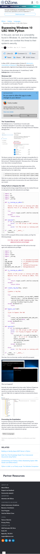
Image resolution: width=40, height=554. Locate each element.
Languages (17, 21)
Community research (7, 493)
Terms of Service (6, 520)
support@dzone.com (7, 536)
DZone (3, 21)
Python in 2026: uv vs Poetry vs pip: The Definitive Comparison (20, 466)
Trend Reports (14, 6)
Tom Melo (10, 47)
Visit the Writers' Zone (7, 513)
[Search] (37, 2)
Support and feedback (7, 490)
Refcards (5, 6)
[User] (32, 2)
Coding (10, 21)
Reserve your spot (20, 14)
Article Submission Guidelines (10, 505)
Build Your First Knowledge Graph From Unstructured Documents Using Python (17, 456)
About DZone (5, 487)
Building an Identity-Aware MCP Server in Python (15, 451)
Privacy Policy (5, 522)
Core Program (5, 510)
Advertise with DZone (7, 498)
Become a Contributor (7, 508)
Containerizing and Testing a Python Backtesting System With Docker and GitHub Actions (19, 461)
